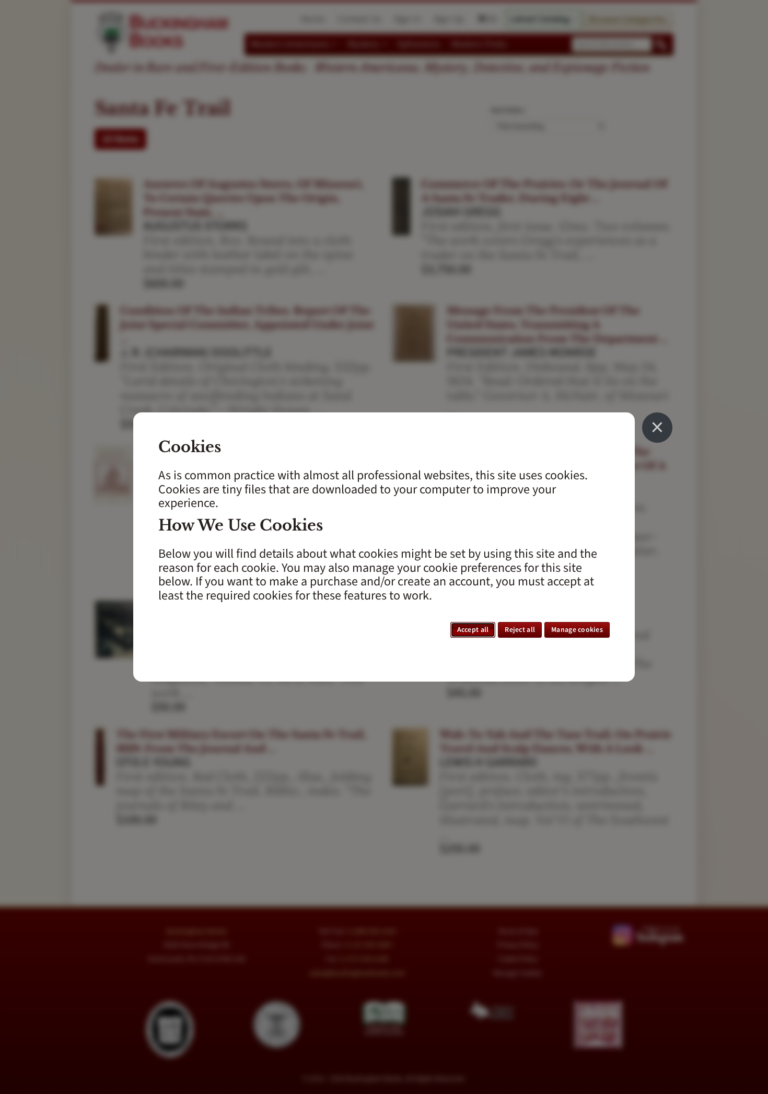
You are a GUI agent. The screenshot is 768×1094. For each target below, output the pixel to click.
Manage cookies (577, 630)
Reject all (520, 630)
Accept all (473, 630)
